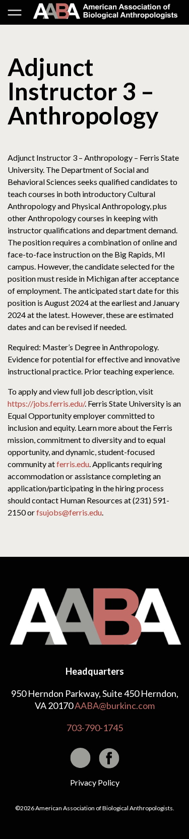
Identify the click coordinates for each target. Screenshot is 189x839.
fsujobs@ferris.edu (69, 512)
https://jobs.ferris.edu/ (46, 403)
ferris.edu (72, 464)
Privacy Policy (94, 782)
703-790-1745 (95, 727)
